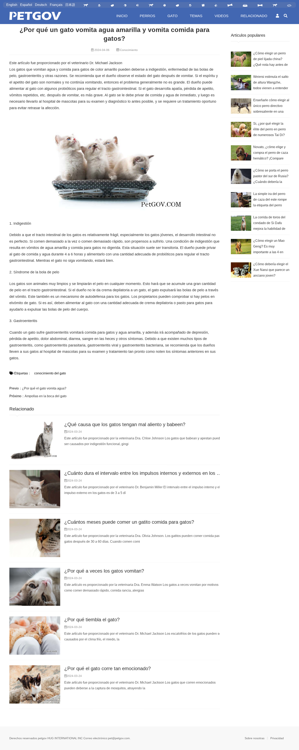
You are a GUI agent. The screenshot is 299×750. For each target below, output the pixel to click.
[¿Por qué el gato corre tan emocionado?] (34, 684)
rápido (117, 241)
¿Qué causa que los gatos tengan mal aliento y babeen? (124, 424)
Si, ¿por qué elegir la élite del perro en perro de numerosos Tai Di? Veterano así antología (269, 130)
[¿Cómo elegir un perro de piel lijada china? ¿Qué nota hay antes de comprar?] (241, 59)
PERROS (147, 16)
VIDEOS (221, 16)
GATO (172, 16)
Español (26, 5)
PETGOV (35, 16)
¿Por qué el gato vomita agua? (44, 388)
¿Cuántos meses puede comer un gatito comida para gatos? (129, 522)
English (11, 5)
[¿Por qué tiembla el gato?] (34, 635)
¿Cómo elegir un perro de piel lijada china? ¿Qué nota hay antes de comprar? (270, 60)
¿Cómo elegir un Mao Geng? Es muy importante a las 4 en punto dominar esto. (269, 247)
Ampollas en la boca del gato (46, 396)
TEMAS (196, 16)
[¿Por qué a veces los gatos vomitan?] (34, 587)
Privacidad (277, 738)
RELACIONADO (254, 16)
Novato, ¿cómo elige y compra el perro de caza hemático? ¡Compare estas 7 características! (270, 153)
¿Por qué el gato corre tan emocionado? (107, 668)
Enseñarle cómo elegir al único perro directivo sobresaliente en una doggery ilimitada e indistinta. (271, 106)
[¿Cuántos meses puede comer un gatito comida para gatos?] (34, 538)
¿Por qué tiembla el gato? (92, 619)
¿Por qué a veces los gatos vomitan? (104, 571)
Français (56, 5)
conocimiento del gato (50, 373)
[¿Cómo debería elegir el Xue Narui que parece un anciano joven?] (241, 270)
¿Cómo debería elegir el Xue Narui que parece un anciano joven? (271, 269)
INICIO (122, 16)
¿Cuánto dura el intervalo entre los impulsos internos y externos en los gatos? (147, 473)
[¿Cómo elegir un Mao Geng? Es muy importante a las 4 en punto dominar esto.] (241, 246)
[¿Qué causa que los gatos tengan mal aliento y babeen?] (34, 440)
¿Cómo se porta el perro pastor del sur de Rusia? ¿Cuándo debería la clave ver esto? (270, 177)
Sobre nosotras (254, 738)
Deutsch (41, 5)
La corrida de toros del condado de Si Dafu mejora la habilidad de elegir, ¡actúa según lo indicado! (269, 224)
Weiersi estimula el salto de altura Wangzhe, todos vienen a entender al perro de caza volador (270, 83)
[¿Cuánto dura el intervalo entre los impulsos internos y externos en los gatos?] (34, 489)
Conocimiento (129, 50)
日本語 (70, 5)
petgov (42, 738)
